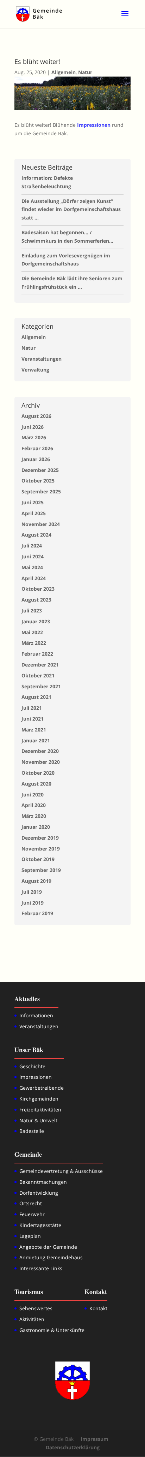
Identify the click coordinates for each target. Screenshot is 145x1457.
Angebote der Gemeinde (48, 1246)
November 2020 (40, 762)
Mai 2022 (32, 632)
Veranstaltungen (41, 358)
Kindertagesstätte (40, 1225)
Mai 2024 (32, 567)
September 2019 (41, 870)
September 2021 (41, 686)
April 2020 (33, 805)
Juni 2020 (32, 794)
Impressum (94, 1439)
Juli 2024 (31, 545)
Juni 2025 (32, 502)
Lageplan (30, 1236)
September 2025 (41, 491)
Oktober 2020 (38, 772)
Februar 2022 (37, 653)
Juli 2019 (31, 891)
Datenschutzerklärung (73, 1447)
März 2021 (33, 729)
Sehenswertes (35, 1308)
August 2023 (36, 599)
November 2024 (40, 524)
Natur (85, 72)
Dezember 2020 (40, 751)
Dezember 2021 (40, 664)
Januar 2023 (35, 621)
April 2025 (33, 513)
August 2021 (36, 697)
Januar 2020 (35, 826)
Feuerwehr (32, 1214)
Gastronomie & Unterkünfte (51, 1330)
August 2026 (36, 416)
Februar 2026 (37, 448)
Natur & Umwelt (38, 1120)
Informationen (36, 1015)
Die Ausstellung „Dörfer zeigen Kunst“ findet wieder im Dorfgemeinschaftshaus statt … (71, 209)
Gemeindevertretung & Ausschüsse (61, 1171)
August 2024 (36, 534)
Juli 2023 (31, 610)
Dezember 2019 (40, 837)
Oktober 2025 (38, 480)
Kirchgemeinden (38, 1098)
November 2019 (40, 848)
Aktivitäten (31, 1319)
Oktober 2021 (38, 675)
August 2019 (36, 881)
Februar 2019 (37, 913)
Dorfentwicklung (38, 1192)
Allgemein (63, 72)
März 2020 (33, 816)
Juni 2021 (32, 718)
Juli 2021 (31, 707)
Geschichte (32, 1066)
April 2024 (33, 578)
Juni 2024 (32, 556)
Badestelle (31, 1131)
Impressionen (35, 1077)
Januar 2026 (35, 459)
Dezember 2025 (40, 470)
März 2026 (33, 437)
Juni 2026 (32, 427)
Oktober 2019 (38, 859)
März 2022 (33, 642)
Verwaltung (35, 369)
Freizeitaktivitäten (40, 1109)
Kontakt (98, 1308)
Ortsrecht (30, 1203)
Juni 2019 (32, 902)
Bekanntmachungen (43, 1182)
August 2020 (36, 783)
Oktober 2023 (38, 588)
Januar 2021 (35, 740)
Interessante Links (40, 1268)
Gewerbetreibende (41, 1087)
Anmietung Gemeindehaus (51, 1257)
